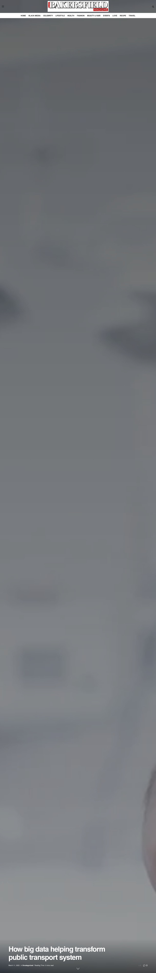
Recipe (123, 15)
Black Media (34, 15)
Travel (132, 15)
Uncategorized (27, 965)
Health (70, 15)
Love (114, 15)
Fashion (80, 15)
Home (23, 15)
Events (106, 15)
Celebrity (48, 15)
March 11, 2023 (14, 965)
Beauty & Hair (93, 15)
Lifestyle (60, 15)
